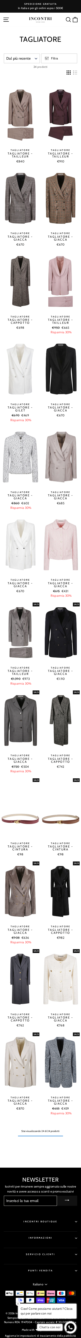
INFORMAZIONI (41, 1237)
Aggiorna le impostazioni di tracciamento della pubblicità (40, 1335)
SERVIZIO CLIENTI (40, 1254)
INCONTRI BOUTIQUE (40, 1221)
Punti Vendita (40, 1270)
